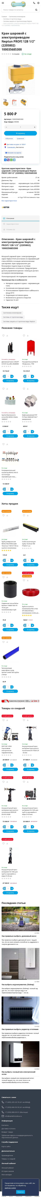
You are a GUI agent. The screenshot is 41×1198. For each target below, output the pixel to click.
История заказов (8, 1171)
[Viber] (8, 160)
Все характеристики (9, 201)
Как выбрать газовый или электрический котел (18, 1073)
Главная (4, 16)
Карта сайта (6, 1146)
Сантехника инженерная (17, 16)
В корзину (20, 133)
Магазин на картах (14, 153)
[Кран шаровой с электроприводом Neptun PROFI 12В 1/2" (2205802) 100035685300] (6, 103)
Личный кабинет (8, 1168)
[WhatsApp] (11, 160)
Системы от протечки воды (12, 19)
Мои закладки (7, 1175)
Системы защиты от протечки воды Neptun (17, 21)
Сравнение (20, 138)
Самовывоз (11, 147)
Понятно (20, 1192)
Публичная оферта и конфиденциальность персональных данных (17, 1136)
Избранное (9, 138)
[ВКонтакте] (5, 160)
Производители (7, 1155)
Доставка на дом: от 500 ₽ (16, 144)
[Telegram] (14, 160)
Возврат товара (7, 1132)
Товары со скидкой (8, 1159)
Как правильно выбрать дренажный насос (19, 936)
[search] (36, 9)
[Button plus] (12, 376)
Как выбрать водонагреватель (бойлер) (18, 985)
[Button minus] (4, 376)
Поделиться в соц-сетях (14, 157)
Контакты (5, 1125)
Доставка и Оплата (8, 1129)
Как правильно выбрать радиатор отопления (20, 1029)
